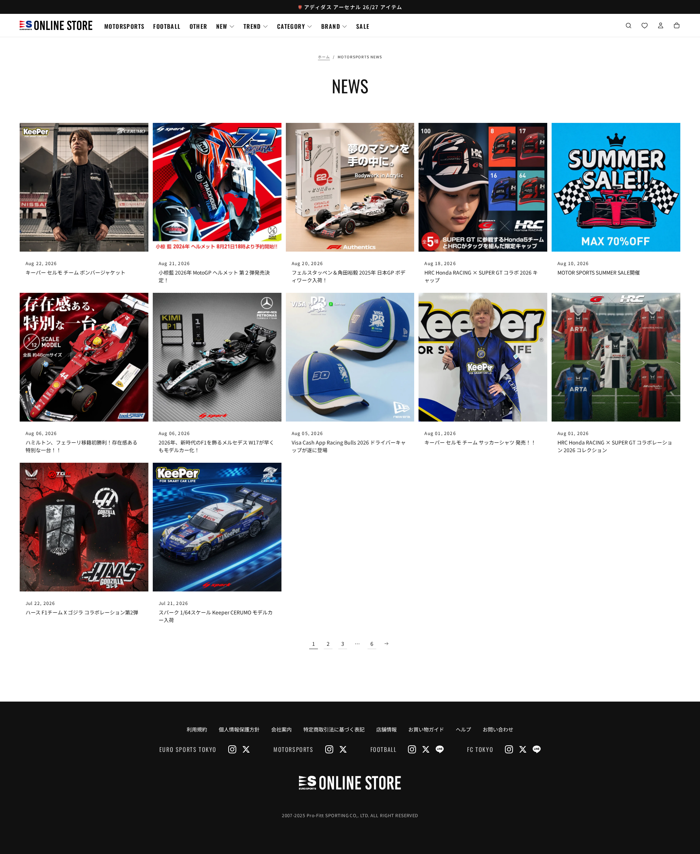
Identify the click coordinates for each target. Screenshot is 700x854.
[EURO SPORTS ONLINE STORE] (350, 782)
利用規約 (197, 729)
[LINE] (440, 749)
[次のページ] (386, 643)
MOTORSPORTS (124, 26)
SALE (363, 26)
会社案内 (281, 729)
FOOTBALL (166, 26)
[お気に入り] (644, 26)
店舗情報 (386, 729)
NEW (222, 26)
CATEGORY (291, 26)
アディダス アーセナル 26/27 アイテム (353, 7)
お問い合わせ (498, 729)
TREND (252, 26)
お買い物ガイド (426, 729)
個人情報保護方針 (239, 729)
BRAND (330, 26)
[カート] (676, 26)
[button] (628, 26)
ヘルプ (463, 729)
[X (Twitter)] (246, 749)
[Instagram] (232, 749)
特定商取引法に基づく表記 (334, 729)
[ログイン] (660, 26)
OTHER (198, 26)
